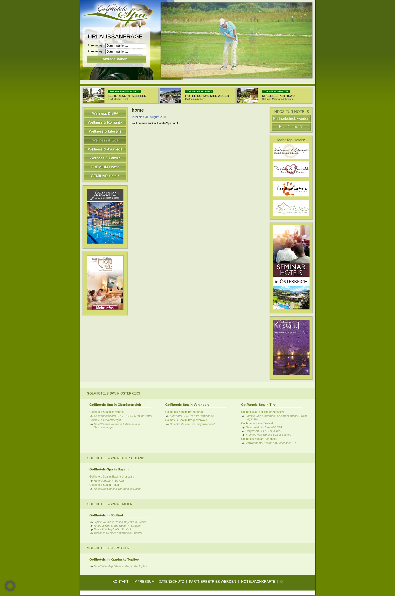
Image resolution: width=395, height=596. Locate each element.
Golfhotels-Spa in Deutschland (115, 458)
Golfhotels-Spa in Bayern (109, 469)
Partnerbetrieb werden (291, 119)
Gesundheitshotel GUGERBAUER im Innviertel (123, 416)
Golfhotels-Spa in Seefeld (257, 423)
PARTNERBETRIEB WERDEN (212, 581)
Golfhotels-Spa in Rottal (104, 484)
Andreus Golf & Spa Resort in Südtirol (117, 525)
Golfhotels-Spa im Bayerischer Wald (111, 476)
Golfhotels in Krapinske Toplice (114, 559)
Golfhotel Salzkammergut (105, 420)
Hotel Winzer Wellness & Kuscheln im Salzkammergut (117, 426)
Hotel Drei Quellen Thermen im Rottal (117, 489)
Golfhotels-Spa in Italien (109, 504)
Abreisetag (96, 51)
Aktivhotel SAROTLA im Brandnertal (192, 416)
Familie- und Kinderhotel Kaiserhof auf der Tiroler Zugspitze (276, 417)
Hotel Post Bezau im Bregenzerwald (192, 424)
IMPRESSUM (144, 581)
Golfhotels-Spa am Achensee (259, 438)
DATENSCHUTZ (171, 581)
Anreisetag (96, 45)
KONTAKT (120, 581)
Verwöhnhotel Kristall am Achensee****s (271, 443)
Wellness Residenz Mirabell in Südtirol (118, 533)
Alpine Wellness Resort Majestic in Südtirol (120, 522)
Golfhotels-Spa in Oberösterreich (115, 404)
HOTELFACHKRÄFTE (258, 581)
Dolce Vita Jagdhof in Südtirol (112, 529)
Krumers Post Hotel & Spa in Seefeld (268, 434)
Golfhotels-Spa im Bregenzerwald (186, 420)
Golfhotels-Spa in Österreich (114, 393)
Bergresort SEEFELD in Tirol (263, 431)
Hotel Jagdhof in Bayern (109, 480)
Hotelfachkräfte (291, 127)
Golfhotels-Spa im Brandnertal (184, 411)
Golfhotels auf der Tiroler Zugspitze (263, 411)
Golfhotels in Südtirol (106, 515)
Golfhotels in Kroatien (108, 548)
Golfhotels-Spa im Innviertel (106, 411)
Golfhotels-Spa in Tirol (259, 404)
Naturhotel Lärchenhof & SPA (264, 427)
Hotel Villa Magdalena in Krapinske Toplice (120, 566)
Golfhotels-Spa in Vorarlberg (187, 404)
